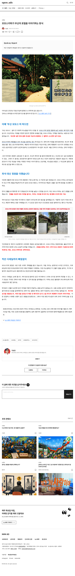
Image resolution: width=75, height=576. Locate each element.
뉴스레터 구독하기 (7, 522)
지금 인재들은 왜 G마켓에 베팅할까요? (48, 428)
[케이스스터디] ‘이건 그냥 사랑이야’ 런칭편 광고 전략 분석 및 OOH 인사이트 (54, 465)
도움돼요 (31, 370)
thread (11, 558)
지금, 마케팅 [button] (11, 8)
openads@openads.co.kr (28, 548)
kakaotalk (17, 558)
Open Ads (7, 3)
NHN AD (5, 534)
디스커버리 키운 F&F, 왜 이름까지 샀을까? (13, 428)
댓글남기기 (68, 394)
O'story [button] (41, 8)
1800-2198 (14, 548)
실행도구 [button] (33, 8)
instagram (5, 558)
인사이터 (27, 8)
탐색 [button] (5, 8)
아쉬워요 (44, 370)
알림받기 (37, 359)
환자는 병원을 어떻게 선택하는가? (11, 464)
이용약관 (4, 554)
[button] (70, 418)
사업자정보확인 (21, 546)
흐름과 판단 (21, 8)
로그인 (71, 2)
